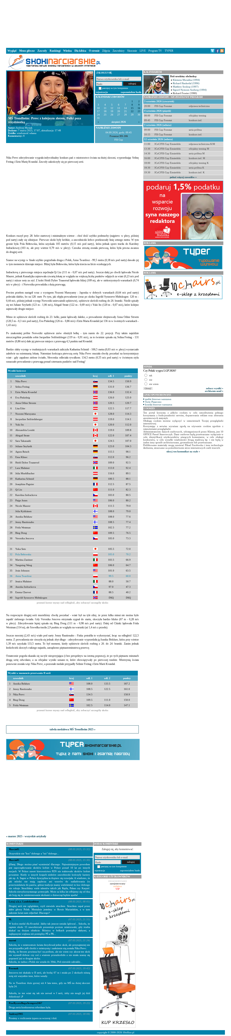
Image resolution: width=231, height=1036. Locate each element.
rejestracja (102, 92)
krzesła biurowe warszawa (158, 404)
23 (139, 111)
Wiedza (67, 50)
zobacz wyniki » (214, 388)
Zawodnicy (119, 50)
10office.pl (128, 1032)
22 (132, 111)
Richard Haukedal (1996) (186, 83)
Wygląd (11, 50)
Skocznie (132, 50)
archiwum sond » (214, 391)
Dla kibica (80, 50)
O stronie (94, 50)
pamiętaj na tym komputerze (115, 88)
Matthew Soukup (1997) (186, 86)
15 (132, 108)
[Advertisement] (115, 23)
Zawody (42, 50)
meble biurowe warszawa (158, 399)
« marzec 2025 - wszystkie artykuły (26, 836)
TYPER (169, 50)
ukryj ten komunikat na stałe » (183, 451)
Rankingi (55, 50)
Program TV (155, 50)
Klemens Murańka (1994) (186, 80)
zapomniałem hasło (131, 92)
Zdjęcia (106, 50)
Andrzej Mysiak (24, 127)
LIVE (143, 50)
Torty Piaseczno (153, 401)
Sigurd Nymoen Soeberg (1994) (190, 89)
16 (139, 108)
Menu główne (27, 50)
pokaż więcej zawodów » (183, 177)
